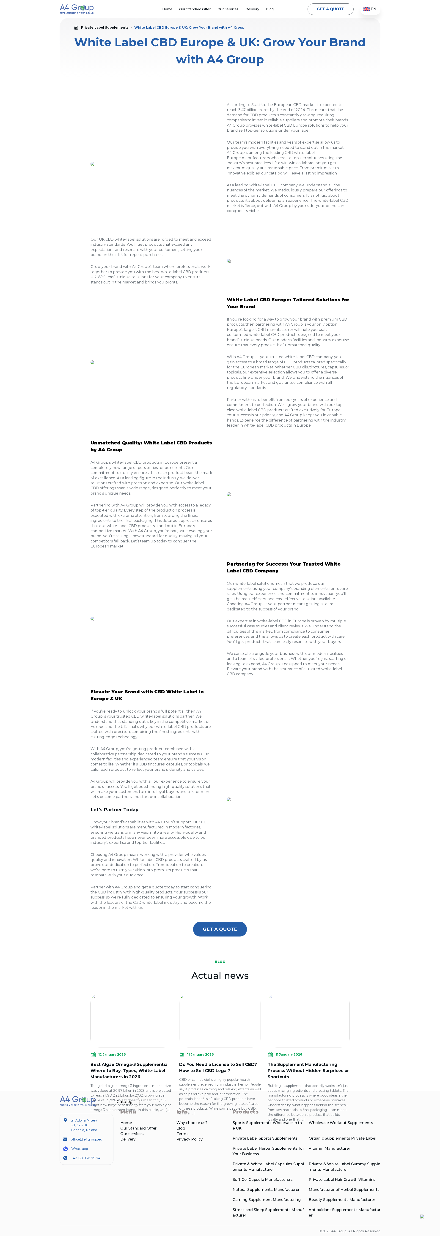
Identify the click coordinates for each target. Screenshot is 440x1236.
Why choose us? (192, 1123)
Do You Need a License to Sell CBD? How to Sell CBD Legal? (218, 1067)
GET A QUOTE (330, 9)
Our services (132, 1134)
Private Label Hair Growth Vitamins (342, 1179)
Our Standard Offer (195, 9)
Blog (270, 9)
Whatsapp (79, 1149)
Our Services (228, 9)
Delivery (252, 9)
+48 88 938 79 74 (85, 1158)
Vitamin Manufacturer (329, 1148)
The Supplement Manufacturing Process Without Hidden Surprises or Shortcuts (308, 1070)
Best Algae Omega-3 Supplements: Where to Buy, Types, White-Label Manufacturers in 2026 (129, 1070)
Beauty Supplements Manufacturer (342, 1200)
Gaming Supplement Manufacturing (267, 1200)
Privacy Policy (189, 1139)
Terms (182, 1134)
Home (167, 9)
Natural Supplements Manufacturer (266, 1189)
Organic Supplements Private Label (342, 1138)
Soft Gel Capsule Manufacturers (263, 1179)
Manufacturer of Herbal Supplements (344, 1189)
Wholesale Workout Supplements (341, 1123)
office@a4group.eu (86, 1139)
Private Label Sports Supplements (265, 1138)
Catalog (125, 1101)
